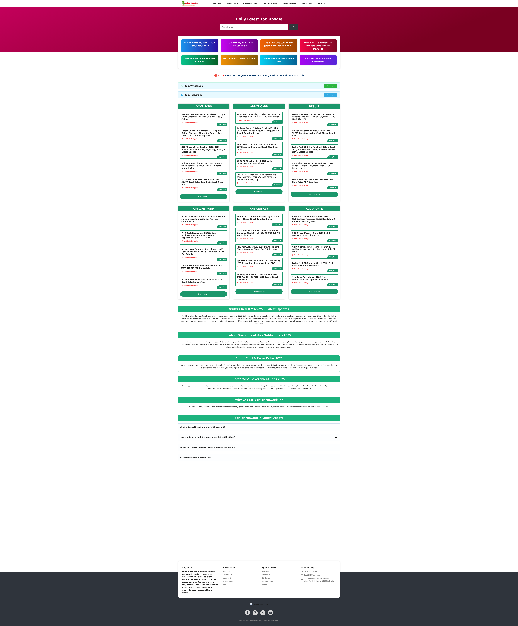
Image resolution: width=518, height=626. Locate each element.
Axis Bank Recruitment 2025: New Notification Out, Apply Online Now (310, 278)
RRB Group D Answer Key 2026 (200, 58)
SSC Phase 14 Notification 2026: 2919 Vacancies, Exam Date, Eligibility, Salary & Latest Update (203, 149)
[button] (332, 3)
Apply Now (222, 124)
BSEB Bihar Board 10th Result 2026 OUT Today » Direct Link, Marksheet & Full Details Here (312, 165)
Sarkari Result (250, 3)
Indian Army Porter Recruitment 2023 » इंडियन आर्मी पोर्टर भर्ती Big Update (201, 266)
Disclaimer (266, 578)
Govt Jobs (216, 3)
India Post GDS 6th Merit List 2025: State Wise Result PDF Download (313, 264)
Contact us (266, 575)
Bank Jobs (307, 3)
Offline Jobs (228, 581)
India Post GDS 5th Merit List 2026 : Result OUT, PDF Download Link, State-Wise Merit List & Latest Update (314, 149)
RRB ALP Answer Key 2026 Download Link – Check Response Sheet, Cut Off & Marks (259, 247)
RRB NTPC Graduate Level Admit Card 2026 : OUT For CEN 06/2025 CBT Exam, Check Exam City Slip (257, 177)
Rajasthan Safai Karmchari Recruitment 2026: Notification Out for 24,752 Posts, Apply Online (201, 165)
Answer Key (227, 578)
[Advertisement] (81, 508)
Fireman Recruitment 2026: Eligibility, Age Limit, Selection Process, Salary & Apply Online (203, 116)
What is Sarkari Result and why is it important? (202, 427)
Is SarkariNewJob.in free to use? (195, 457)
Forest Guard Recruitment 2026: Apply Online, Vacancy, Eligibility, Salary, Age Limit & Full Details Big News (201, 133)
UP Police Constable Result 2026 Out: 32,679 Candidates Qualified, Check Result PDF (202, 182)
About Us (265, 571)
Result (225, 584)
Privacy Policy (267, 581)
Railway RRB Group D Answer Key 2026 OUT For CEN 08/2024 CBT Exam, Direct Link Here (257, 277)
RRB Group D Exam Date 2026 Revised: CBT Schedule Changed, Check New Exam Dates (258, 147)
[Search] (293, 27)
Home (264, 584)
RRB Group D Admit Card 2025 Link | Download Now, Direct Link (311, 234)
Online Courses (270, 3)
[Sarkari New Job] (190, 3)
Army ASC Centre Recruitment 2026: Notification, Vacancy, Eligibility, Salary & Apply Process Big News (313, 219)
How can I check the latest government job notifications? (207, 437)
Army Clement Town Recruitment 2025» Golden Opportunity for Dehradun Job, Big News (314, 249)
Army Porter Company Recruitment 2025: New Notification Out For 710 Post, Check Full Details (202, 251)
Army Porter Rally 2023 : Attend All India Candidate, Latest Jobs (202, 280)
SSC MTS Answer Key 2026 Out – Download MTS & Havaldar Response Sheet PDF (258, 261)
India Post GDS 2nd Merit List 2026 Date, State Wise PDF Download (313, 180)
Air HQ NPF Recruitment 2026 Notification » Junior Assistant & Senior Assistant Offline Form (203, 219)
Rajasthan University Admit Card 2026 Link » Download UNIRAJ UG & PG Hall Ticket (259, 115)
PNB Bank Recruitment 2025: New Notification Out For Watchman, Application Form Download (198, 235)
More (319, 3)
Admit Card (232, 3)
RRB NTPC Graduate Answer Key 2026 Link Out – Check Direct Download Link (259, 217)
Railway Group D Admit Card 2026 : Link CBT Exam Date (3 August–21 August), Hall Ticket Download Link (258, 130)
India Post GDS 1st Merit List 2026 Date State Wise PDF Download (318, 45)
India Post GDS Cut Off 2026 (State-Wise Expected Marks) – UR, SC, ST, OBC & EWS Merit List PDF (313, 116)
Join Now (330, 86)
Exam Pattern (289, 3)
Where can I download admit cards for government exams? (208, 447)
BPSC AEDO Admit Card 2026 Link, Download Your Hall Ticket (254, 162)
